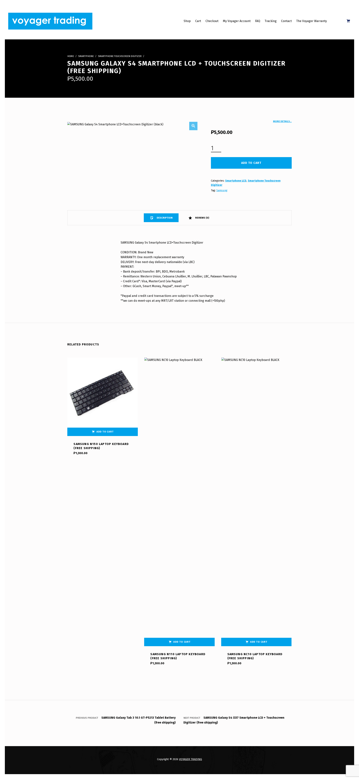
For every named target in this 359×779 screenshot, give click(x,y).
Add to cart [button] (105, 431)
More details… (282, 121)
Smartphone (86, 56)
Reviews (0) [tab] (202, 217)
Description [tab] (164, 217)
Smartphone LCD (235, 180)
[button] (193, 126)
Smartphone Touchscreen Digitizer (120, 56)
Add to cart (251, 163)
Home (70, 56)
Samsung (221, 190)
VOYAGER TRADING (190, 759)
